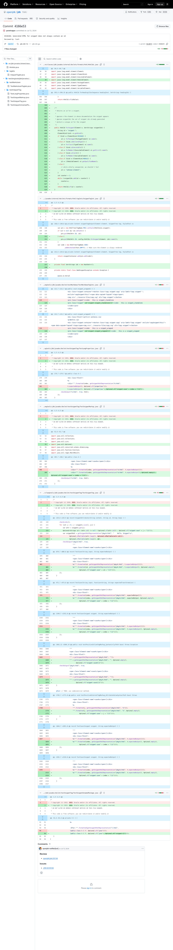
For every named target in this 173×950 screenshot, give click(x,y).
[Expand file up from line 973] (44, 584)
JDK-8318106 (48, 868)
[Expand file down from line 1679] (44, 693)
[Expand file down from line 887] (44, 581)
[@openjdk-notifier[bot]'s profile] (40, 848)
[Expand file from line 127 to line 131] (43, 314)
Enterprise (70, 4)
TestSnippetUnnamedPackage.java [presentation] (24, 105)
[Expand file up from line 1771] (44, 696)
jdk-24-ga (36, 44)
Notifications (132, 12)
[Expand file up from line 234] (43, 253)
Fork (147, 12)
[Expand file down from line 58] (43, 455)
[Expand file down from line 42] (43, 91)
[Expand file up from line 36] (43, 68)
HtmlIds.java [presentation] (14, 67)
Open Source (56, 4)
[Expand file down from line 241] (43, 278)
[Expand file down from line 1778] (44, 724)
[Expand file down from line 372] (43, 486)
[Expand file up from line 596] (43, 94)
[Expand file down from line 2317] (44, 786)
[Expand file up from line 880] (44, 553)
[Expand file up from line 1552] (44, 615)
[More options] (167, 64)
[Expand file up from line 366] (43, 458)
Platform (14, 4)
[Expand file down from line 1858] (44, 755)
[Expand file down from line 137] (43, 342)
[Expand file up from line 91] (42, 819)
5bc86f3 (149, 44)
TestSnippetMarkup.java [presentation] (19, 97)
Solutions (26, 4)
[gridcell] (104, 68)
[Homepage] (6, 4)
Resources (40, 4)
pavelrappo (10, 31)
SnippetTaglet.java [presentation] (17, 75)
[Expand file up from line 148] (43, 225)
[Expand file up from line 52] (43, 433)
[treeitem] (17, 69)
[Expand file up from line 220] (44, 519)
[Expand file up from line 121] (43, 288)
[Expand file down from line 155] (43, 250)
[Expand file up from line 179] (43, 375)
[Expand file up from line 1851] (44, 727)
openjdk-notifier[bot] (50, 848)
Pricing (83, 4)
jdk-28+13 (24, 44)
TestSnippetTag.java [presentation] (18, 101)
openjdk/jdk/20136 (50, 858)
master (10, 44)
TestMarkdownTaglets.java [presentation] (20, 86)
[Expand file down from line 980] (44, 612)
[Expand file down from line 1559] (44, 643)
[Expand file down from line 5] (43, 222)
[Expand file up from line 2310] (44, 758)
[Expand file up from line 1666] (44, 646)
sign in (89, 888)
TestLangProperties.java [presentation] (19, 94)
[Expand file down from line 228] (44, 550)
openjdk (11, 12)
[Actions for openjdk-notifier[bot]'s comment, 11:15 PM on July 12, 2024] (142, 848)
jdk (19, 12)
